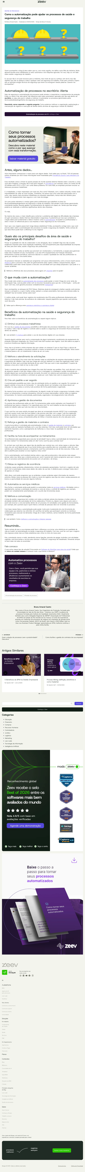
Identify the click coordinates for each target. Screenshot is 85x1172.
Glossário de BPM (6, 1081)
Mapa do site (5, 1122)
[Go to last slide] (5, 673)
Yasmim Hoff (10, 683)
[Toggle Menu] (3, 1)
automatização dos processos (33, 281)
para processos (6, 993)
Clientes (4, 1128)
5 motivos (20, 335)
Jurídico (7, 733)
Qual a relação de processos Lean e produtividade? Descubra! (19, 637)
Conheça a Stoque (7, 1113)
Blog (3, 1062)
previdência (50, 184)
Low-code (8, 741)
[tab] (39, 693)
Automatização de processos (13, 595)
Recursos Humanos (11, 728)
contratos (67, 425)
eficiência (8, 263)
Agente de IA (5, 991)
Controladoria (9, 730)
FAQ (3, 1125)
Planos (4, 1054)
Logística (8, 736)
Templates (4, 1071)
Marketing (8, 738)
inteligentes (49, 285)
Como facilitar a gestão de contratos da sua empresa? (64, 636)
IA (2, 980)
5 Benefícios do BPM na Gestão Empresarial (21, 680)
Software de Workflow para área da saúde (55, 549)
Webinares (5, 1078)
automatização (50, 220)
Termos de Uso (62, 1166)
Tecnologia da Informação (14, 744)
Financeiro (8, 722)
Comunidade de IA (7, 1068)
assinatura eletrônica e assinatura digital (40, 305)
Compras (8, 725)
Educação (8, 719)
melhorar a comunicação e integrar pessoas (36, 519)
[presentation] (21, 665)
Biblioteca (4, 1065)
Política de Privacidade (77, 1166)
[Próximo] (80, 673)
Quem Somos (5, 1110)
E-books (4, 1084)
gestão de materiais (55, 425)
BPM (3, 988)
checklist (49, 271)
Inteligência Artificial (12, 746)
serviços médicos (59, 487)
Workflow (4, 999)
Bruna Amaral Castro (12, 22)
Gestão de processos (12, 11)
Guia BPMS (5, 1074)
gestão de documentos (22, 327)
